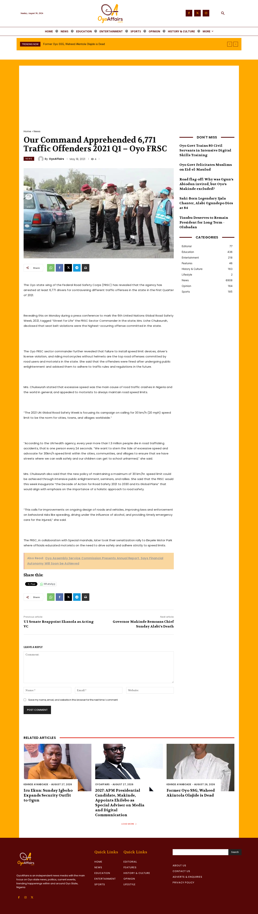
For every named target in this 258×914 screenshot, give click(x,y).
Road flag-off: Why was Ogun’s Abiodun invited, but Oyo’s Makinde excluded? (206, 184)
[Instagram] (206, 13)
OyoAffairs (56, 159)
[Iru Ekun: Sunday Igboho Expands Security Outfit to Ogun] (57, 767)
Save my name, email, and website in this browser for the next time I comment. (73, 699)
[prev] (229, 44)
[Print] (85, 268)
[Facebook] (189, 13)
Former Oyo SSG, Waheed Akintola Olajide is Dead (191, 793)
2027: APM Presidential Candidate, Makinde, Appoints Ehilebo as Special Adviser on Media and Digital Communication (119, 802)
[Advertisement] (129, 94)
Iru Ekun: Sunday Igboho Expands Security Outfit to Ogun (48, 795)
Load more (127, 823)
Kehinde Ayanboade (36, 784)
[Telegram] (77, 268)
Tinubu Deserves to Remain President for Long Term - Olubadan (203, 222)
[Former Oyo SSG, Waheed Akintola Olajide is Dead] (200, 767)
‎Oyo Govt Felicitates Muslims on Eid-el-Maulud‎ (205, 167)
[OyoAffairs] (41, 159)
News (37, 131)
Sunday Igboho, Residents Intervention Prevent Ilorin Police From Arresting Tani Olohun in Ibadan (103, 44)
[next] (235, 44)
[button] (222, 13)
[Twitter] (197, 13)
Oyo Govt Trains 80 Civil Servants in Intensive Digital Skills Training (205, 150)
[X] (68, 268)
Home (27, 131)
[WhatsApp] (51, 268)
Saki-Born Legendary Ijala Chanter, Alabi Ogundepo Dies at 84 (206, 203)
